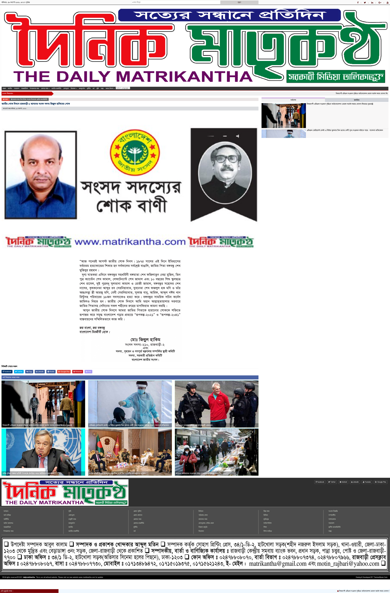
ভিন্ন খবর (266, 511)
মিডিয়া (266, 515)
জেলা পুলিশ (137, 511)
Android (344, 482)
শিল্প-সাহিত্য (268, 531)
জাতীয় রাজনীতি (56, 88)
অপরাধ (6, 511)
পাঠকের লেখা (203, 515)
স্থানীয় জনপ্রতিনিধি (42, 99)
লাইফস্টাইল (268, 523)
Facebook (7, 372)
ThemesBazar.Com (380, 577)
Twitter (19, 372)
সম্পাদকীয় (332, 515)
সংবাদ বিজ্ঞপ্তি (333, 511)
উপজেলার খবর (34, 88)
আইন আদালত (8, 523)
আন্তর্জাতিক (24, 88)
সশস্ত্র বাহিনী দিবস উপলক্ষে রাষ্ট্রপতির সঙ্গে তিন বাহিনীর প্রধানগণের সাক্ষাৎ (117, 473)
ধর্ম (93, 88)
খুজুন (239, 2)
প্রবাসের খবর (203, 519)
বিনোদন (73, 88)
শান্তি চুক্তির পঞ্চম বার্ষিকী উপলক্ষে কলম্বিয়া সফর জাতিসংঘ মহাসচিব (28, 473)
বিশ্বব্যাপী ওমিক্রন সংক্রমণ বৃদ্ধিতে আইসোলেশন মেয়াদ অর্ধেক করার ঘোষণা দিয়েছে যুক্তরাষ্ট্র (318, 93)
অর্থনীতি (6, 519)
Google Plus (64, 372)
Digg (30, 372)
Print (89, 372)
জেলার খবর (45, 88)
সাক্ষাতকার (332, 519)
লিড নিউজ (23, 99)
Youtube (367, 482)
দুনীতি (89, 88)
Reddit (51, 372)
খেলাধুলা (66, 88)
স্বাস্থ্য (102, 88)
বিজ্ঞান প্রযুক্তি (203, 527)
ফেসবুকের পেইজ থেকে (206, 523)
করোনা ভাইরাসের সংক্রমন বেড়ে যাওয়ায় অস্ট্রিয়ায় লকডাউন (199, 473)
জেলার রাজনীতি (139, 523)
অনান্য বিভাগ (110, 88)
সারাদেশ (16, 88)
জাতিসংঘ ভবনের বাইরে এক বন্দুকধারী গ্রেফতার (194, 425)
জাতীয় (10, 88)
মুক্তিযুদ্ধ (266, 519)
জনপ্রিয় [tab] (356, 100)
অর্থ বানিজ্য (7, 515)
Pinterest (78, 372)
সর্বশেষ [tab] (293, 100)
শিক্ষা (265, 527)
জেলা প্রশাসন (138, 515)
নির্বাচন (201, 511)
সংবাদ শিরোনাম (31, 99)
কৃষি (97, 88)
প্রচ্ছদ (4, 88)
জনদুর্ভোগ (82, 88)
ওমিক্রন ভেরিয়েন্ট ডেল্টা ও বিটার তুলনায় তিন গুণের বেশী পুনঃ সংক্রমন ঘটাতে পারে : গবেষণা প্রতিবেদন (129, 425)
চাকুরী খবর (72, 519)
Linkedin (40, 372)
